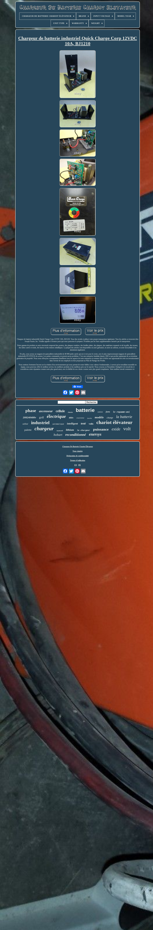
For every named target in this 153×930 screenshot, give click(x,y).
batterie (85, 410)
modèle (99, 417)
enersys (95, 434)
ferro (108, 412)
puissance (101, 429)
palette (28, 429)
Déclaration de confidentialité (77, 456)
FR (79, 465)
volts (91, 423)
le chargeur (83, 430)
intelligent (72, 423)
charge (110, 417)
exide (116, 429)
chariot (70, 412)
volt (127, 428)
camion (100, 412)
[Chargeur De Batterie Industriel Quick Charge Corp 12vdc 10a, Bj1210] (77, 74)
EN (75, 465)
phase (30, 410)
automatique (58, 424)
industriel (40, 422)
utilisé (25, 424)
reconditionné (75, 435)
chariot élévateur (114, 422)
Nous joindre (78, 451)
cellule (60, 411)
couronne (80, 418)
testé (83, 423)
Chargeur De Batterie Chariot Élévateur (77, 447)
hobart (58, 435)
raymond (60, 430)
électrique (56, 416)
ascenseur (46, 411)
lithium (70, 429)
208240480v (29, 417)
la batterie (124, 417)
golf (41, 417)
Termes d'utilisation (77, 460)
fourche (89, 418)
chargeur (44, 428)
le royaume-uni (121, 412)
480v (71, 418)
